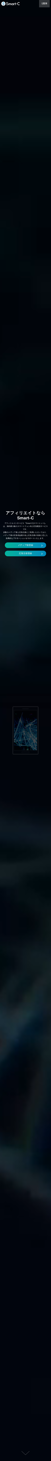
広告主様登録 (25, 553)
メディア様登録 (25, 545)
